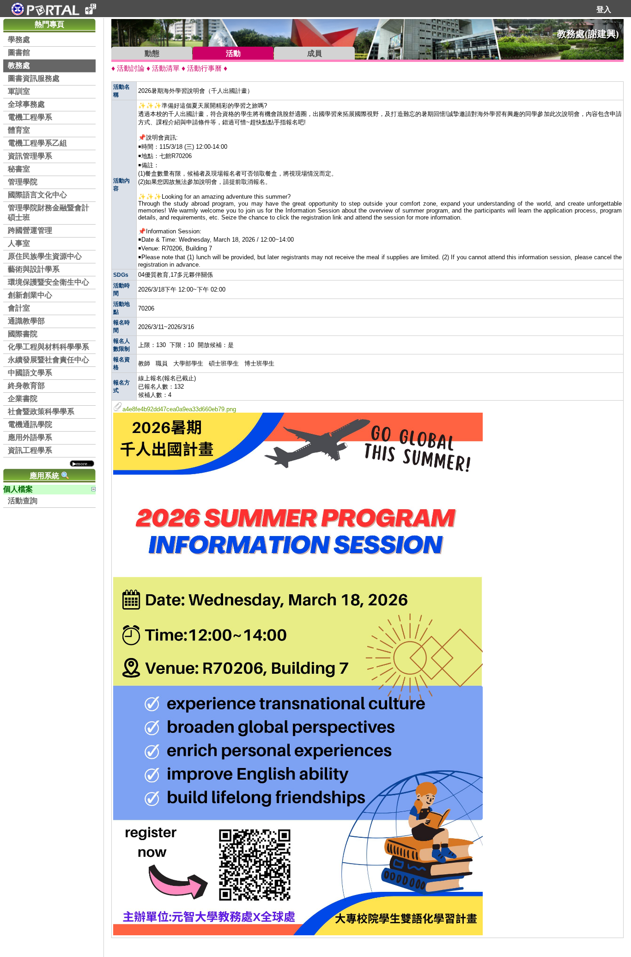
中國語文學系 (30, 373)
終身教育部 (26, 386)
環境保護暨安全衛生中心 (48, 282)
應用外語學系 (30, 437)
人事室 (19, 243)
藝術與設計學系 (34, 269)
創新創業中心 (30, 295)
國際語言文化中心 (37, 195)
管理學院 (22, 182)
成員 (314, 53)
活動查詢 (22, 501)
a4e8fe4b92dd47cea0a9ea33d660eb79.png (179, 409)
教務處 (19, 65)
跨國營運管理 (30, 230)
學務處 (19, 39)
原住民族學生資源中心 (45, 256)
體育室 (19, 130)
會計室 (19, 308)
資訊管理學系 (30, 156)
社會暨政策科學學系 (41, 411)
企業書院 (22, 398)
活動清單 (166, 68)
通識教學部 (26, 321)
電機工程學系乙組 (37, 143)
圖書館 (19, 52)
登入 (603, 9)
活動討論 (131, 68)
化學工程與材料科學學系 (48, 347)
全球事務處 (26, 104)
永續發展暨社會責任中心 (48, 360)
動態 (152, 53)
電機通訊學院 (30, 424)
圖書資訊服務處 (34, 78)
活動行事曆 (204, 68)
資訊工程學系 (30, 450)
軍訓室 (19, 91)
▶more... (82, 463)
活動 (233, 53)
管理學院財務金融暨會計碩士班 (48, 212)
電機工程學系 (30, 117)
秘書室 (19, 169)
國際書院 (22, 334)
